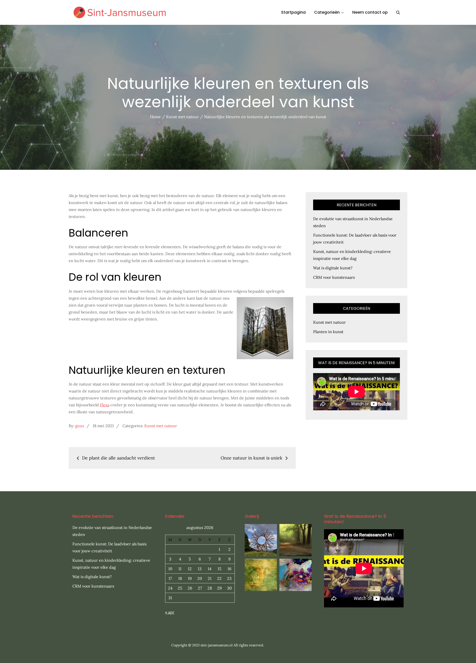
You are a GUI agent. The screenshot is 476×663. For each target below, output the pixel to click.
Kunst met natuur (160, 425)
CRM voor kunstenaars (334, 277)
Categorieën (327, 12)
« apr (169, 612)
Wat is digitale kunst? (333, 267)
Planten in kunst (328, 331)
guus (79, 425)
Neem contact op (370, 12)
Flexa (104, 404)
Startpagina (293, 12)
